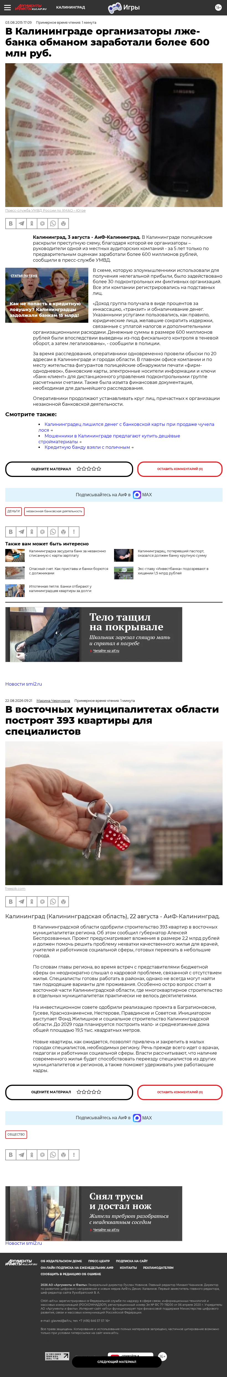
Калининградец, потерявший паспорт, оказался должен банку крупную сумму (172, 553)
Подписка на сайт (132, 1261)
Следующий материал (116, 1362)
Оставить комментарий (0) (180, 469)
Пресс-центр (99, 1261)
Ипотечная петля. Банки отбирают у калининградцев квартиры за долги (60, 588)
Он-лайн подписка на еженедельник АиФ (77, 1268)
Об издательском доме (61, 1261)
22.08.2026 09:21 (18, 701)
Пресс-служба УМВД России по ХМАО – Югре (45, 210)
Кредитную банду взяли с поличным (87, 447)
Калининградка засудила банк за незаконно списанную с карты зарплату (67, 553)
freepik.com (15, 889)
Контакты (128, 1268)
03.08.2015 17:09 (18, 22)
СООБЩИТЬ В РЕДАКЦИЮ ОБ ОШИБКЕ (71, 1274)
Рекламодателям (158, 1268)
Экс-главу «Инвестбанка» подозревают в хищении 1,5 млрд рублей (173, 571)
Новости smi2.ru (23, 684)
